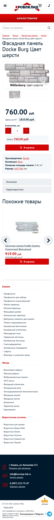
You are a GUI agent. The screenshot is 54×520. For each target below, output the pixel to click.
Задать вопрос (16, 477)
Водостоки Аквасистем (14, 439)
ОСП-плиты (9, 380)
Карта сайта (8, 507)
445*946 (18, 168)
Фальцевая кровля (12, 311)
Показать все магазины (20, 468)
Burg (20, 161)
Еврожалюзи (9, 409)
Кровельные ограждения (15, 347)
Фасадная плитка (12, 398)
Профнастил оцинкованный (17, 301)
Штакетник (9, 402)
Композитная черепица (15, 315)
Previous (6, 240)
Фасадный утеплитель (14, 384)
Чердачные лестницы (14, 337)
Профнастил (9, 293)
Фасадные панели (12, 395)
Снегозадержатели (12, 344)
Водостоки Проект (12, 442)
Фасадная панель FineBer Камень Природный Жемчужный (22, 247)
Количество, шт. (12, 125)
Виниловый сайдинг (13, 370)
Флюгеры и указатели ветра (17, 355)
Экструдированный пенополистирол (21, 391)
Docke (26, 158)
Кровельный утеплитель (15, 329)
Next (48, 240)
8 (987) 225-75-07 (19, 483)
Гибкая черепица (11, 304)
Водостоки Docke (12, 431)
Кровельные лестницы (14, 340)
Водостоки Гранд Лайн (14, 428)
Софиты (7, 351)
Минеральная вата (12, 388)
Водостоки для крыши (14, 424)
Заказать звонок (17, 486)
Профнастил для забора (15, 297)
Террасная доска (11, 406)
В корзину (29, 147)
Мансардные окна (12, 333)
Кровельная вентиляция (15, 326)
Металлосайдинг (11, 373)
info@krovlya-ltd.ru (20, 474)
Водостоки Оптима (12, 435)
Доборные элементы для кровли (19, 319)
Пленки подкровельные (15, 322)
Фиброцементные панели (16, 377)
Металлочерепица (12, 308)
